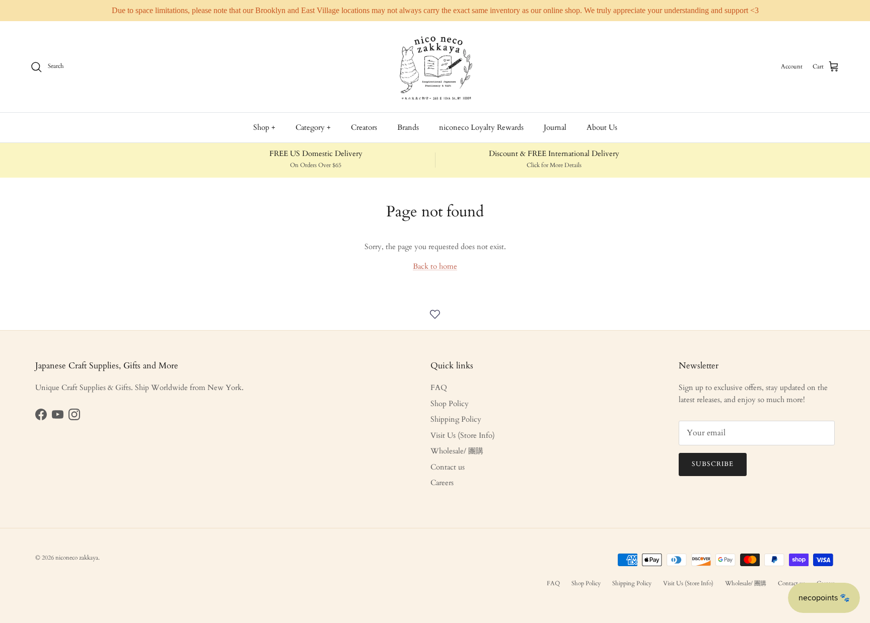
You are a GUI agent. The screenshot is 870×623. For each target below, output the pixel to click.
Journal (555, 127)
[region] (435, 10)
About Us (602, 127)
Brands (408, 127)
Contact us (447, 467)
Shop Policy (449, 404)
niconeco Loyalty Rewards (481, 127)
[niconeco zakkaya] (435, 66)
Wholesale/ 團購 (456, 451)
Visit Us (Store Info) (462, 435)
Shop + (264, 127)
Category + (313, 127)
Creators (364, 127)
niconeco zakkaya (76, 558)
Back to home (435, 266)
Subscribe (713, 464)
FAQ (438, 387)
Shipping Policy (455, 419)
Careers (442, 483)
